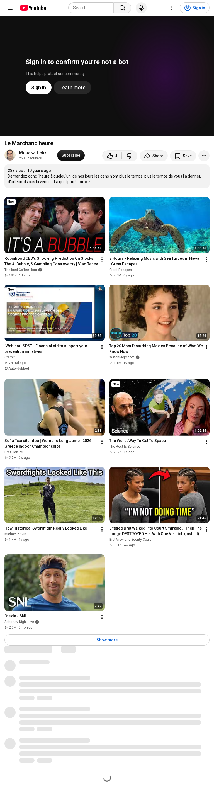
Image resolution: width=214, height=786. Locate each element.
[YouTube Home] (33, 8)
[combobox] (92, 7)
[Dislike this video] (129, 155)
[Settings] (172, 7)
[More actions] (204, 155)
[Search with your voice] (141, 7)
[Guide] (10, 7)
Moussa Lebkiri (34, 152)
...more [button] (83, 181)
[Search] (122, 7)
